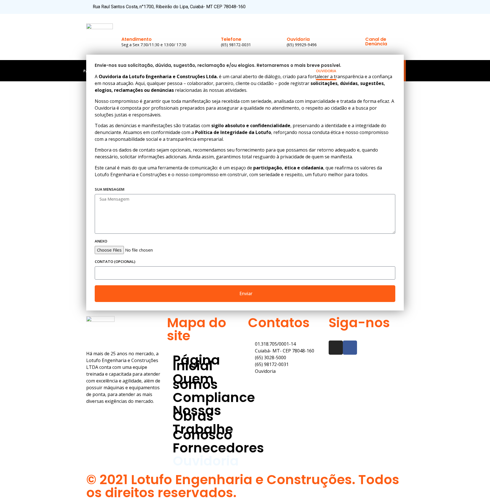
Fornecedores (292, 70)
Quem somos (134, 70)
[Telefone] (226, 27)
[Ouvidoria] (292, 27)
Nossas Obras (205, 70)
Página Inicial (97, 70)
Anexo (101, 241)
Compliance (169, 70)
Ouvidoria (298, 39)
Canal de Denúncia (376, 41)
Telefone (231, 39)
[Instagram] (400, 7)
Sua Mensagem (109, 190)
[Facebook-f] (390, 7)
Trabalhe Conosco (248, 70)
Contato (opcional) (115, 262)
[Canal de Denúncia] (370, 27)
